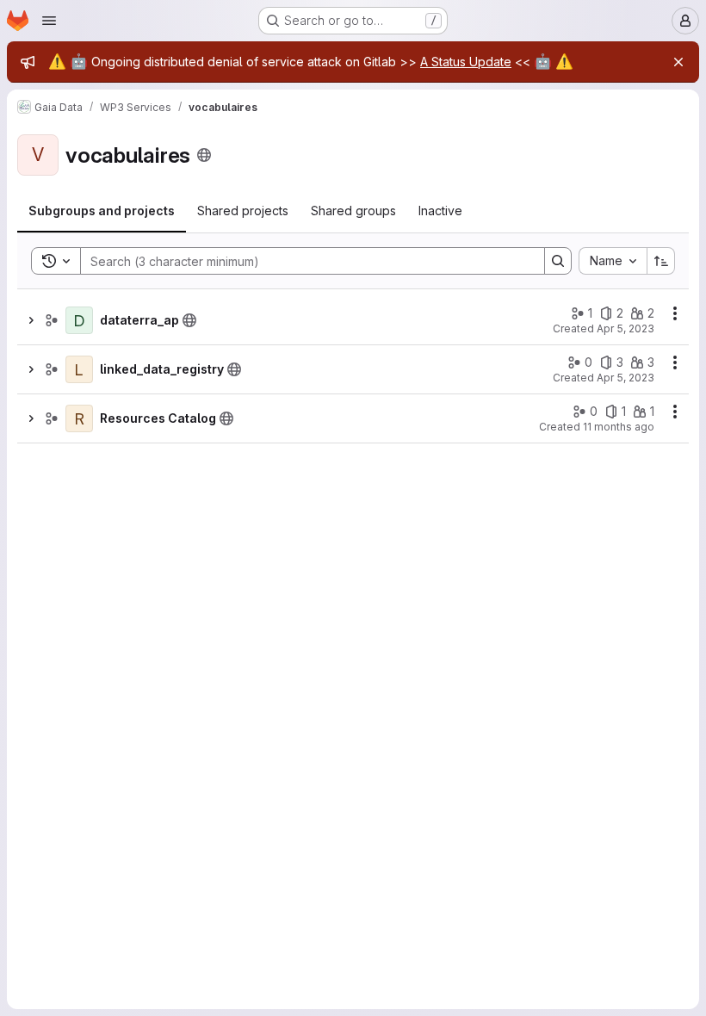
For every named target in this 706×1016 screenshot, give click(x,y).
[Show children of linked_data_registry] (31, 369)
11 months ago (618, 426)
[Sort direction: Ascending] (661, 261)
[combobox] (613, 261)
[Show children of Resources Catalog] (31, 418)
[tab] (101, 210)
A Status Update (465, 61)
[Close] (678, 62)
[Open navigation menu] (49, 20)
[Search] (558, 261)
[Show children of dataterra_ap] (31, 320)
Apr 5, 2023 (625, 328)
